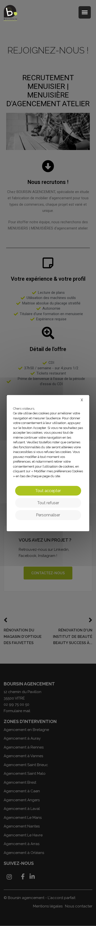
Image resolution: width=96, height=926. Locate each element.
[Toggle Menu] (85, 12)
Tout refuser (48, 503)
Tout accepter (48, 490)
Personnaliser (48, 515)
